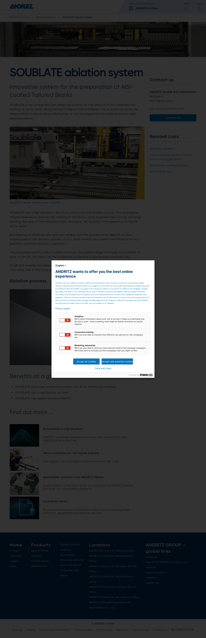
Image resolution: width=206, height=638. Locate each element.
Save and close (103, 368)
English (60, 265)
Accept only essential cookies (117, 361)
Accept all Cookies (86, 361)
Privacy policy (62, 308)
